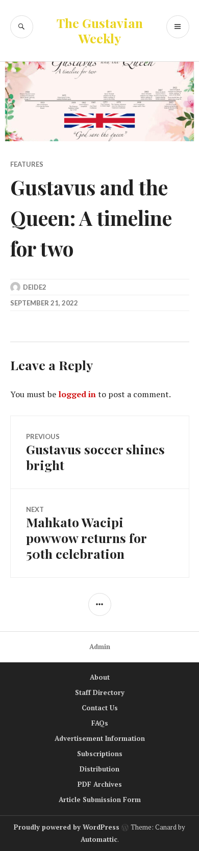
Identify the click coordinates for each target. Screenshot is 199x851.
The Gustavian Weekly (100, 30)
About (100, 677)
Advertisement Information (100, 738)
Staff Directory (100, 692)
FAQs (99, 723)
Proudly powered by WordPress (66, 827)
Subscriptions (99, 753)
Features (26, 164)
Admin (99, 646)
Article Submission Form (100, 799)
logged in (77, 394)
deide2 (34, 287)
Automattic (99, 839)
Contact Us (100, 707)
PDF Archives (100, 784)
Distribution (99, 768)
